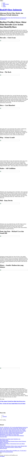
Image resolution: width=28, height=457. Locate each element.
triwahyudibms (15, 427)
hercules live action (7, 429)
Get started (2, 456)
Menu (2, 0)
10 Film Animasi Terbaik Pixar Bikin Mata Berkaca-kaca (12, 401)
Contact (4, 6)
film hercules (15, 428)
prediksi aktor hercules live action (15, 430)
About (4, 5)
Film (19, 427)
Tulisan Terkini (6, 4)
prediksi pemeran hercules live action (16, 432)
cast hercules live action (8, 428)
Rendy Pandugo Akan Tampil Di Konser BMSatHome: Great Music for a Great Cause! (11, 434)
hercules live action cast (16, 429)
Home (4, 3)
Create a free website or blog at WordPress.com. (10, 450)
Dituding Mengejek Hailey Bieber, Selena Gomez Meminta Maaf (13, 446)
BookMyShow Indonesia (11, 10)
